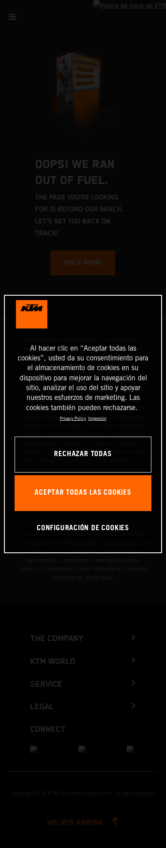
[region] (83, 424)
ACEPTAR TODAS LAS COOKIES (83, 493)
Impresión (97, 418)
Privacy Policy (73, 418)
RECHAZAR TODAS (83, 454)
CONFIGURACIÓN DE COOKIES (83, 528)
